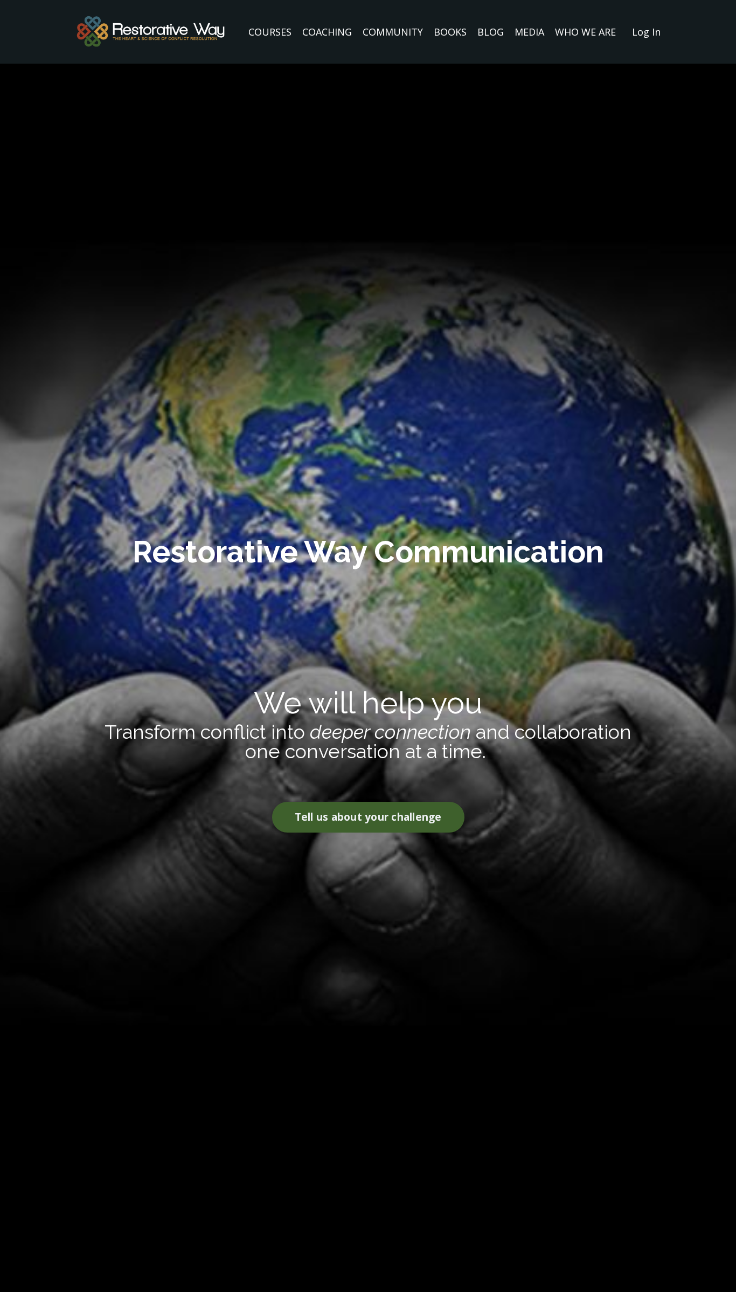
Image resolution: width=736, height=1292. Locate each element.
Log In (646, 31)
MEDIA (529, 31)
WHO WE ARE (585, 31)
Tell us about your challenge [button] (368, 816)
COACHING (327, 31)
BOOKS (450, 31)
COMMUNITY (393, 31)
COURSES (269, 31)
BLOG (490, 31)
